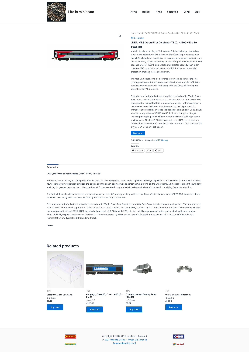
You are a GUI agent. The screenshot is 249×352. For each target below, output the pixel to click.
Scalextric (172, 11)
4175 (148, 33)
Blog (197, 11)
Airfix (159, 11)
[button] (120, 36)
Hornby (146, 11)
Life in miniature (81, 12)
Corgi (187, 11)
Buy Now (137, 133)
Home (133, 11)
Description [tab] (52, 167)
